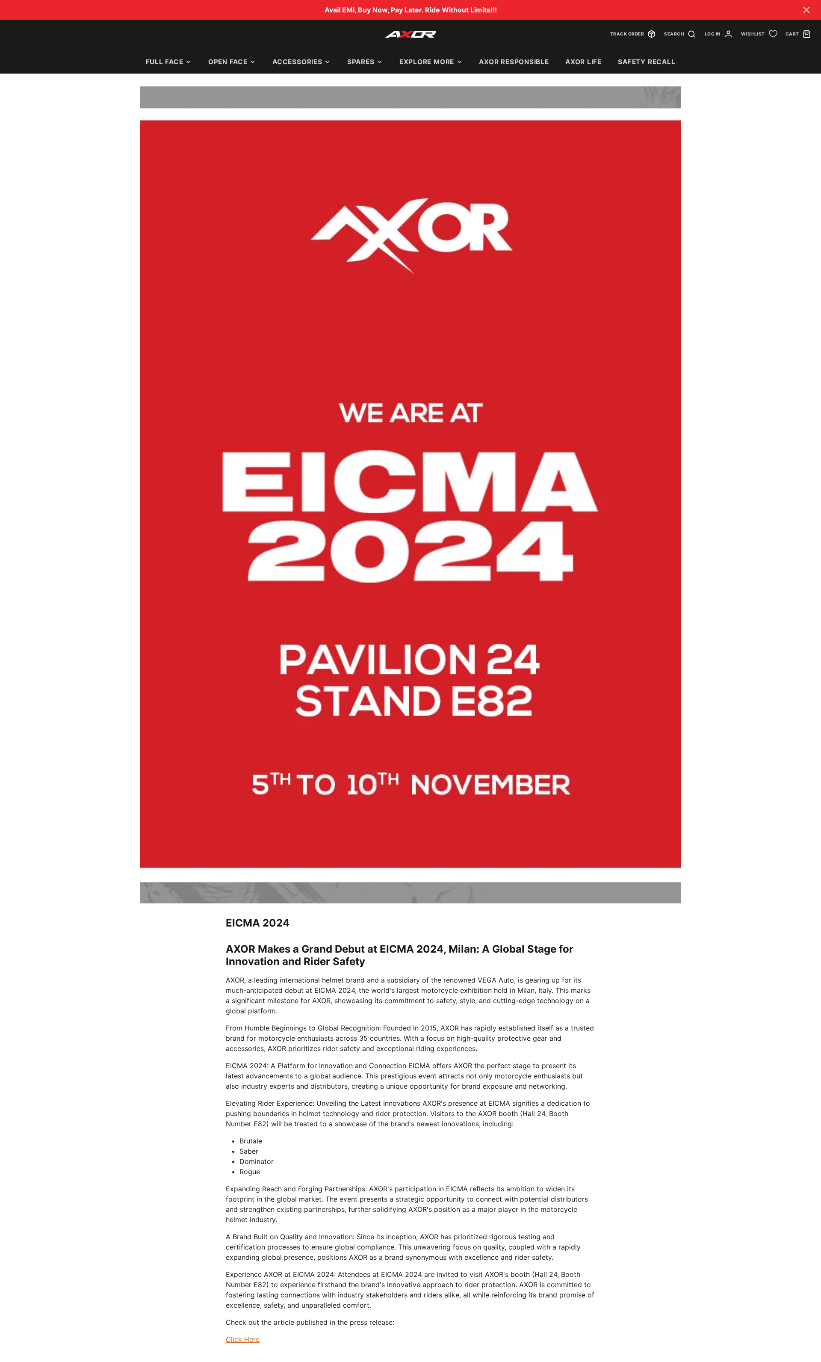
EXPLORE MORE (426, 62)
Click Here (243, 1339)
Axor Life (583, 62)
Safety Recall (646, 62)
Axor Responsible (514, 62)
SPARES (361, 62)
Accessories (297, 62)
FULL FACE (164, 62)
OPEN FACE (228, 62)
